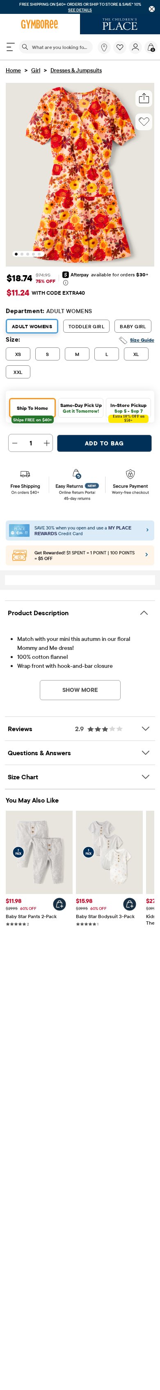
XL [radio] (136, 354)
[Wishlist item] (121, 52)
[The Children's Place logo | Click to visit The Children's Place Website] (120, 24)
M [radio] (77, 354)
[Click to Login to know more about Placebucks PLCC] (146, 557)
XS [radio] (18, 354)
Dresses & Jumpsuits (76, 70)
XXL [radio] (18, 372)
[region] (80, 7)
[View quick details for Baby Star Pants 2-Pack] (59, 904)
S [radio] (47, 354)
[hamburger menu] (11, 47)
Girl (35, 70)
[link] (104, 47)
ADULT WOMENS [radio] (32, 327)
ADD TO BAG (104, 443)
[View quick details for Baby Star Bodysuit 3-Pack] (129, 904)
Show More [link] (80, 690)
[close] (152, 9)
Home (13, 70)
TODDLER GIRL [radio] (86, 327)
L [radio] (106, 354)
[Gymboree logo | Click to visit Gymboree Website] (40, 24)
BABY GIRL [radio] (133, 327)
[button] (119, 47)
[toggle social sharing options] (144, 99)
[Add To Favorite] (144, 122)
